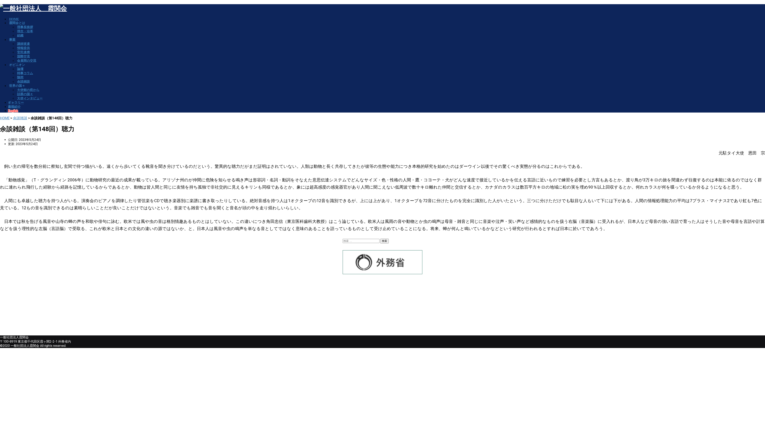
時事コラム (25, 73)
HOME (5, 118)
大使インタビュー (30, 98)
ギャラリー (16, 102)
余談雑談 (20, 118)
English (13, 110)
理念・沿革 (25, 31)
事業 (12, 39)
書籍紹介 (14, 106)
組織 (20, 35)
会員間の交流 (26, 60)
